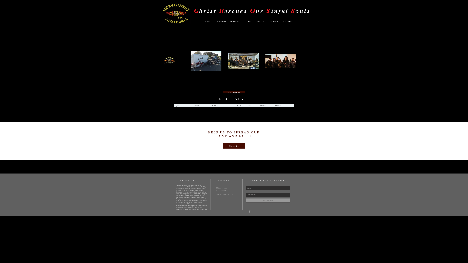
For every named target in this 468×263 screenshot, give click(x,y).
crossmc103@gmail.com (224, 194)
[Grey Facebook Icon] (249, 211)
